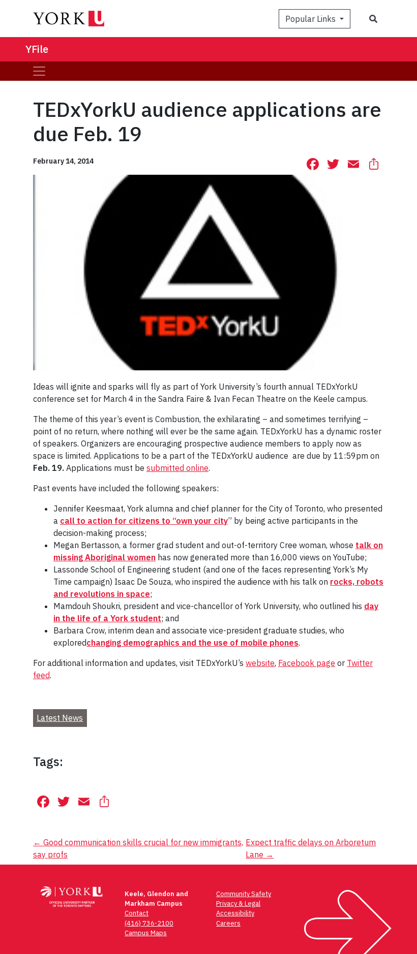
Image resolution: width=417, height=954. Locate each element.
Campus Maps (146, 933)
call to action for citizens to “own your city (144, 521)
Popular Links (311, 19)
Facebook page (306, 663)
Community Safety (243, 893)
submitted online (177, 468)
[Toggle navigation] (39, 71)
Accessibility (235, 913)
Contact (136, 913)
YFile (36, 49)
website (260, 663)
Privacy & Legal (238, 903)
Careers (228, 923)
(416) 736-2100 (149, 923)
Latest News (60, 718)
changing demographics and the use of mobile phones (192, 643)
